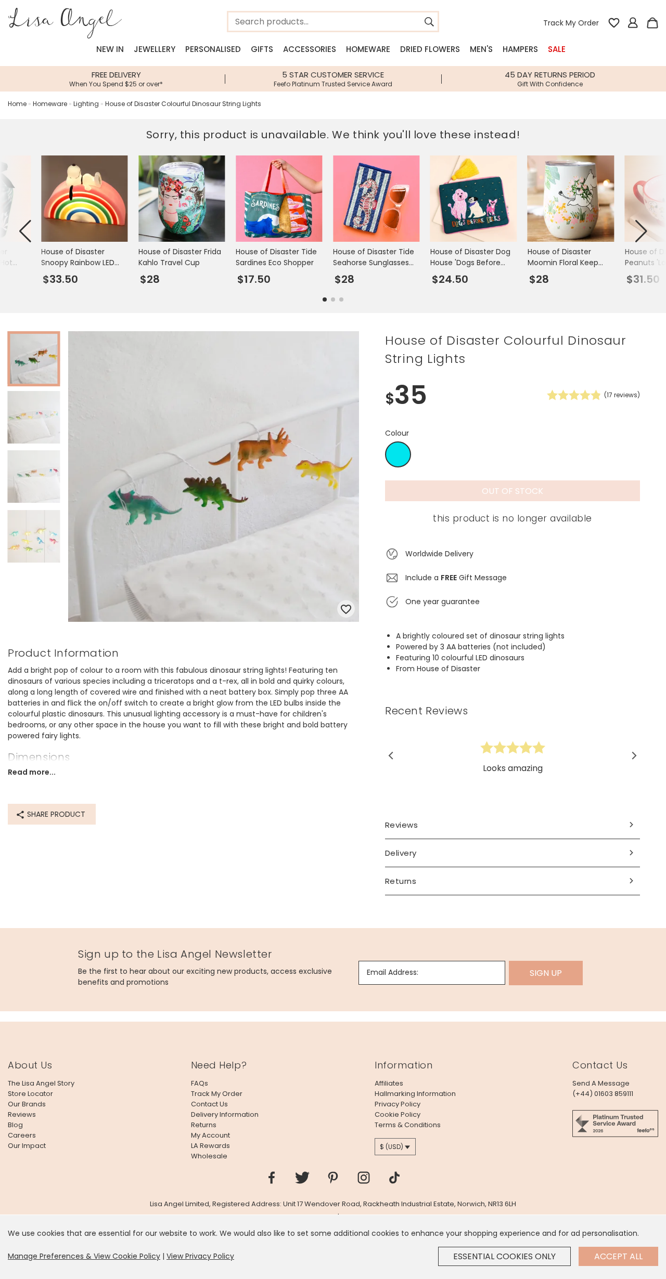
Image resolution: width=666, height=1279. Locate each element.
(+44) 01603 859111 (602, 1094)
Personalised (213, 49)
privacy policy (397, 1104)
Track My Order (571, 23)
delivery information (225, 1114)
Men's (481, 49)
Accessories (309, 49)
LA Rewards (210, 1146)
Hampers (520, 49)
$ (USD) (391, 1146)
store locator (30, 1094)
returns (203, 1125)
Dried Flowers (430, 49)
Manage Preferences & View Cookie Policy (84, 1256)
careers (22, 1135)
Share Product (55, 814)
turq (398, 455)
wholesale (209, 1156)
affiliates (389, 1083)
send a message (601, 1083)
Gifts (262, 49)
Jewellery (154, 49)
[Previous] (391, 755)
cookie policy (397, 1114)
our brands (27, 1104)
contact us (209, 1104)
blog (15, 1125)
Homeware (368, 49)
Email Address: (392, 972)
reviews (22, 1114)
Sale (557, 49)
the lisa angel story (41, 1083)
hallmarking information (415, 1094)
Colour (397, 433)
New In (110, 49)
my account (210, 1135)
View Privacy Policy (200, 1256)
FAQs (199, 1083)
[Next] (633, 755)
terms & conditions (408, 1125)
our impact (27, 1146)
